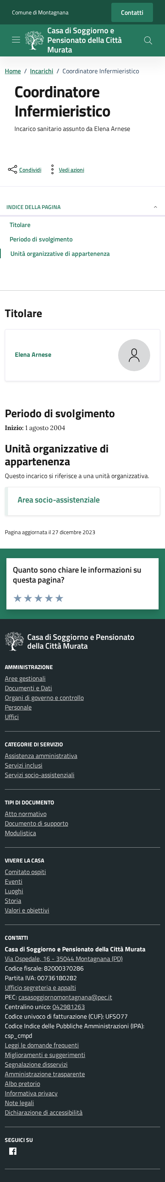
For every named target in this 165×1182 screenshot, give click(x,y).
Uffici (12, 717)
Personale (18, 707)
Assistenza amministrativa (41, 755)
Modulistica (20, 833)
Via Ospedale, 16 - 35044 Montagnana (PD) (64, 958)
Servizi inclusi (23, 765)
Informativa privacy (31, 1093)
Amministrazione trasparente (45, 1074)
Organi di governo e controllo (44, 697)
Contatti (132, 12)
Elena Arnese (33, 354)
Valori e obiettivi (27, 910)
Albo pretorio (22, 1083)
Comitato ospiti (25, 871)
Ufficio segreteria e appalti (40, 987)
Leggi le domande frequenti (42, 1045)
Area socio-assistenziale (59, 499)
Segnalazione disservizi (36, 1064)
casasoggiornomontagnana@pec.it (65, 997)
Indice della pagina (33, 207)
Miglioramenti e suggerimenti (45, 1054)
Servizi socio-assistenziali (39, 775)
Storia (13, 900)
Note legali (19, 1103)
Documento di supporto (36, 823)
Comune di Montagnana (40, 12)
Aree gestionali (25, 678)
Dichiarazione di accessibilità (43, 1112)
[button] (148, 40)
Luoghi (14, 891)
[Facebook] (13, 1151)
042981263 (68, 1006)
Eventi (13, 881)
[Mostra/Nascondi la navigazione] (16, 39)
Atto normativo (25, 813)
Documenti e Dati (28, 688)
